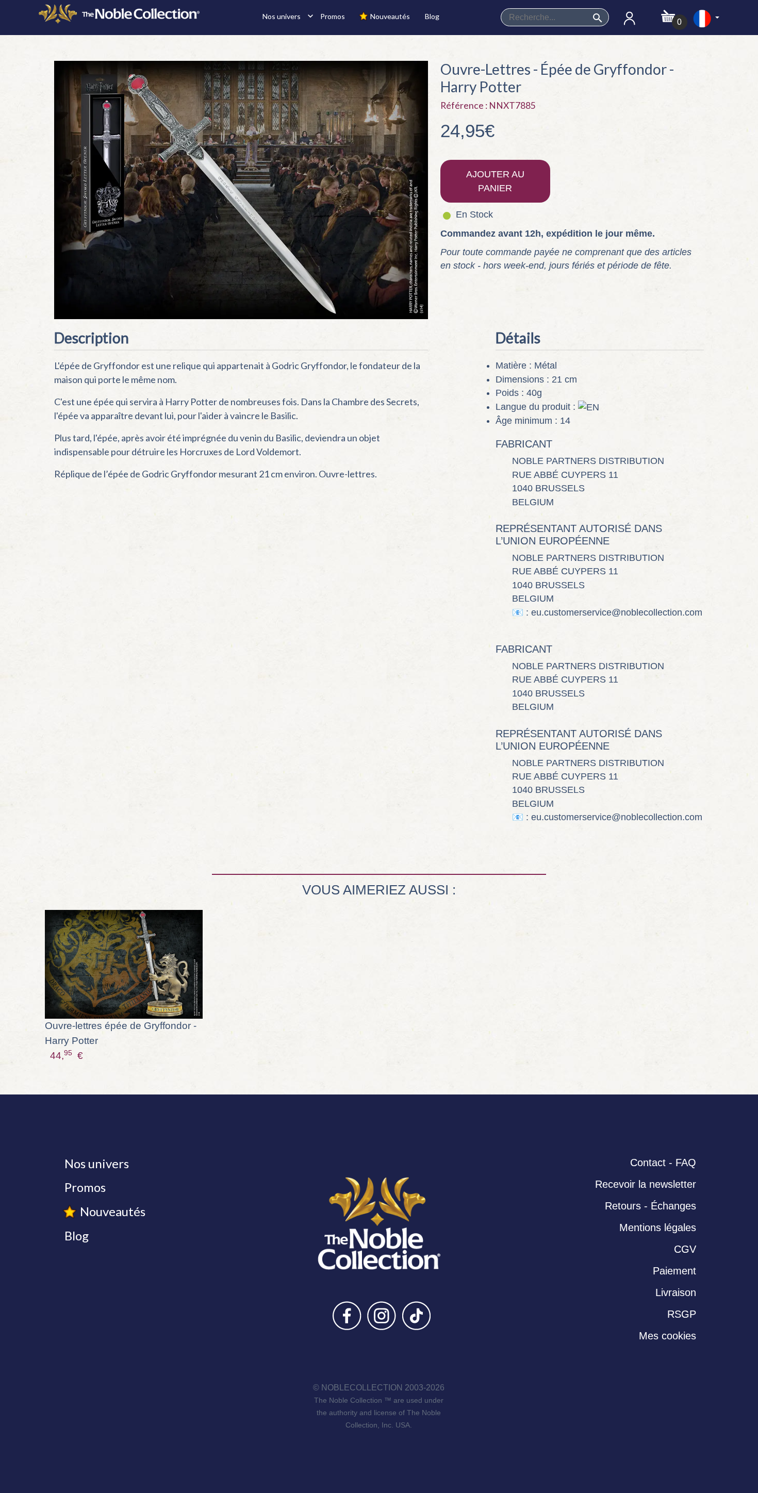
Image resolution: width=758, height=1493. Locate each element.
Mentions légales (657, 1227)
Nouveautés (389, 16)
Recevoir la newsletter (645, 1184)
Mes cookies (667, 1335)
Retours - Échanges (650, 1206)
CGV (685, 1249)
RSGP (681, 1314)
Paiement (674, 1270)
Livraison (675, 1292)
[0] (668, 13)
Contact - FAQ (663, 1162)
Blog (431, 16)
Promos (332, 16)
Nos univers (285, 16)
